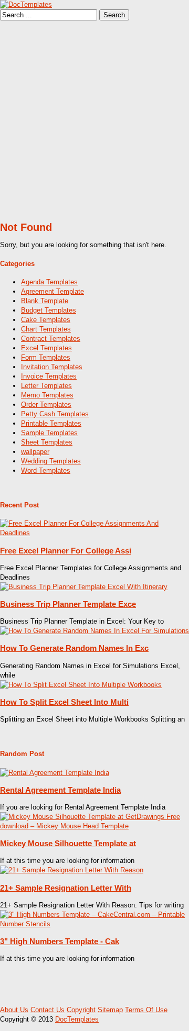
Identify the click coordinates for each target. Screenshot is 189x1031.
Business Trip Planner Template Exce (68, 604)
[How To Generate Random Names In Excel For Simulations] (94, 631)
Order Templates (46, 404)
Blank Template (44, 301)
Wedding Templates (51, 461)
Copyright (81, 1010)
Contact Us (47, 1010)
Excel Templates (46, 348)
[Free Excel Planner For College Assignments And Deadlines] (94, 533)
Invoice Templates (49, 376)
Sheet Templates (46, 442)
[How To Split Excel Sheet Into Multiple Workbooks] (81, 685)
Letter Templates (46, 386)
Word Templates (45, 470)
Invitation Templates (51, 367)
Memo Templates (47, 395)
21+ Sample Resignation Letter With (65, 887)
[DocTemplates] (26, 4)
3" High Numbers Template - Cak (59, 941)
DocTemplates (77, 1019)
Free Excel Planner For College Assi (65, 550)
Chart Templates (46, 329)
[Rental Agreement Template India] (54, 773)
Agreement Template (52, 291)
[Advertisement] (94, 120)
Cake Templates (45, 320)
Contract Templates (50, 338)
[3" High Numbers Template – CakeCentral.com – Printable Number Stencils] (94, 924)
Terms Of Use (146, 1010)
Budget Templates (48, 310)
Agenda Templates (49, 282)
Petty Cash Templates (55, 414)
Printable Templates (51, 423)
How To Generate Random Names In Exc (74, 648)
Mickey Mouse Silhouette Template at (68, 843)
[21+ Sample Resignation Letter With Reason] (71, 870)
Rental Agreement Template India (60, 789)
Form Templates (45, 357)
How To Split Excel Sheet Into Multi (64, 701)
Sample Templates (49, 433)
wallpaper (35, 452)
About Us (14, 1010)
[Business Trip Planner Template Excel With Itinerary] (83, 587)
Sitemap (110, 1010)
